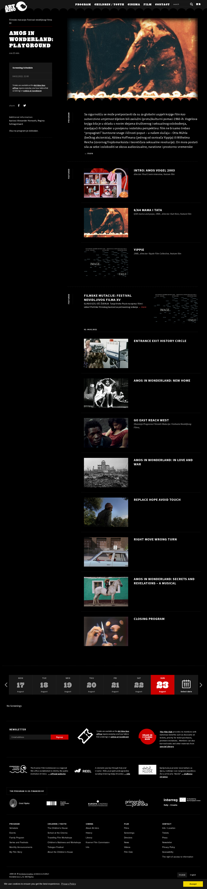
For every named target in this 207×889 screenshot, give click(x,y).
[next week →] (201, 685)
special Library (167, 746)
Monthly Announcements (20, 847)
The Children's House (58, 828)
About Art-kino (92, 828)
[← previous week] (6, 685)
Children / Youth (109, 4)
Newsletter (167, 842)
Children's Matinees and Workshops (64, 842)
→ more (88, 153)
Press (164, 837)
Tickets (165, 832)
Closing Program (149, 619)
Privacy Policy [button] (68, 884)
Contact (162, 4)
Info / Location (168, 828)
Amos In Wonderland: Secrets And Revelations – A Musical (164, 581)
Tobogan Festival (56, 847)
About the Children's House (60, 851)
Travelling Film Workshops (60, 837)
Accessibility (167, 851)
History (89, 832)
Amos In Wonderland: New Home (162, 380)
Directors (128, 837)
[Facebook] (18, 105)
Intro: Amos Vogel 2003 (154, 170)
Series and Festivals (18, 842)
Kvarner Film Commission (98, 842)
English (193, 875)
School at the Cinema (57, 832)
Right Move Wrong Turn (155, 539)
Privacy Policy (168, 847)
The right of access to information (177, 856)
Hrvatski (182, 875)
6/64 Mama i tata (148, 210)
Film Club (128, 851)
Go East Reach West (151, 420)
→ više (127, 774)
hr (198, 4)
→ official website (57, 774)
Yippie (139, 249)
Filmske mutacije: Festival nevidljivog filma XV (30, 21)
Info (87, 847)
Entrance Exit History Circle (160, 341)
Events (12, 832)
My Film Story (15, 851)
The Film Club (166, 731)
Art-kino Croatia (26, 874)
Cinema (134, 4)
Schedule (13, 828)
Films (126, 828)
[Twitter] (24, 105)
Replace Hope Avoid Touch (157, 499)
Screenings (129, 832)
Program (83, 4)
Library (89, 837)
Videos (127, 847)
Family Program (16, 837)
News (126, 842)
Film (147, 4)
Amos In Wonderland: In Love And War (163, 462)
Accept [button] (193, 884)
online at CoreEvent (32, 91)
